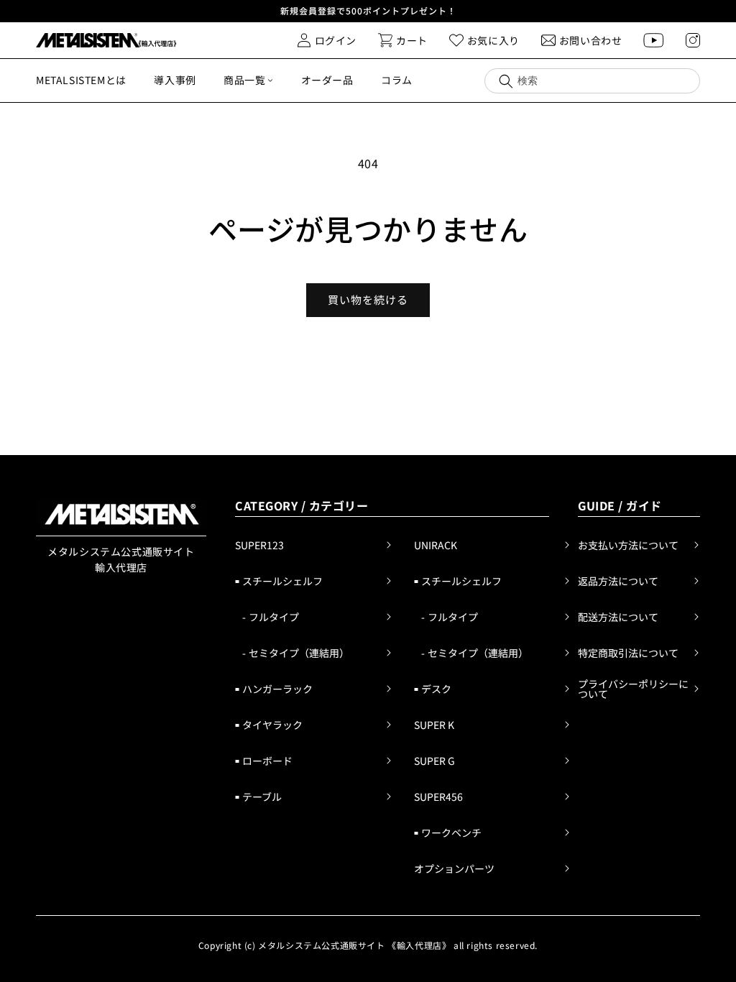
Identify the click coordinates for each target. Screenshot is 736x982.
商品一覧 (244, 80)
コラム (397, 80)
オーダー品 (327, 80)
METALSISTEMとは (81, 80)
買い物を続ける (368, 299)
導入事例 (175, 80)
